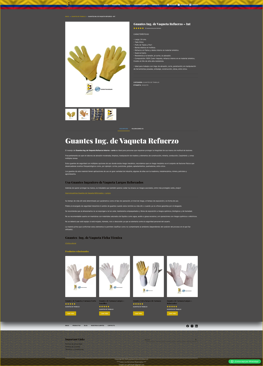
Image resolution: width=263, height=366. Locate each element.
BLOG (128, 5)
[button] (244, 361)
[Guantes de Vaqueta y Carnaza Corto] (80, 276)
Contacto (155, 5)
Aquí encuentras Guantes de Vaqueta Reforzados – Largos (88, 193)
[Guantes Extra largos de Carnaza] (148, 276)
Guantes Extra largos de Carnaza (147, 301)
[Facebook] (187, 326)
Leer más (70, 313)
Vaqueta (145, 85)
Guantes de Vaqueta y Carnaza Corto (80, 301)
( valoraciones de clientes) (153, 28)
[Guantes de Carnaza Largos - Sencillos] (114, 276)
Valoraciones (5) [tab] (138, 128)
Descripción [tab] (123, 128)
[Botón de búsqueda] (196, 340)
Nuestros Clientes (140, 5)
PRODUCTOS (116, 5)
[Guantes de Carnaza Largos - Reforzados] (182, 276)
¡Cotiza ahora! (70, 243)
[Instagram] (192, 326)
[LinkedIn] (196, 326)
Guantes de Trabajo (151, 82)
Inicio (106, 5)
